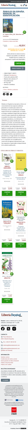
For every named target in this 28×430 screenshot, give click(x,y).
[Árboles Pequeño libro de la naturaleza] (21, 161)
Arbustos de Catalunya (7, 222)
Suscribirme (5, 380)
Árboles (21, 175)
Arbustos (7, 278)
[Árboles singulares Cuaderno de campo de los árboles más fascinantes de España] (7, 157)
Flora (5, 89)
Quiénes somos (5, 357)
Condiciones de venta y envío (9, 359)
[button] (21, 5)
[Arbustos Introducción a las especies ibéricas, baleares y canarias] (7, 263)
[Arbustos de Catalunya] (7, 209)
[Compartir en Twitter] (7, 94)
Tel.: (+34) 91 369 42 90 (9, 342)
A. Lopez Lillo (7, 34)
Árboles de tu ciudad (20, 223)
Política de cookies (6, 364)
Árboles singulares (7, 167)
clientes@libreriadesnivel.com (11, 345)
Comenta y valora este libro (10, 41)
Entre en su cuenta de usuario (18, 1)
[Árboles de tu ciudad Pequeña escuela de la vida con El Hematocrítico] (21, 207)
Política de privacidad (7, 362)
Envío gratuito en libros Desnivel (10, 361)
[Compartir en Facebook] (4, 94)
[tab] (4, 100)
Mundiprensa (12, 75)
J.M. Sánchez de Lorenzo (13, 35)
